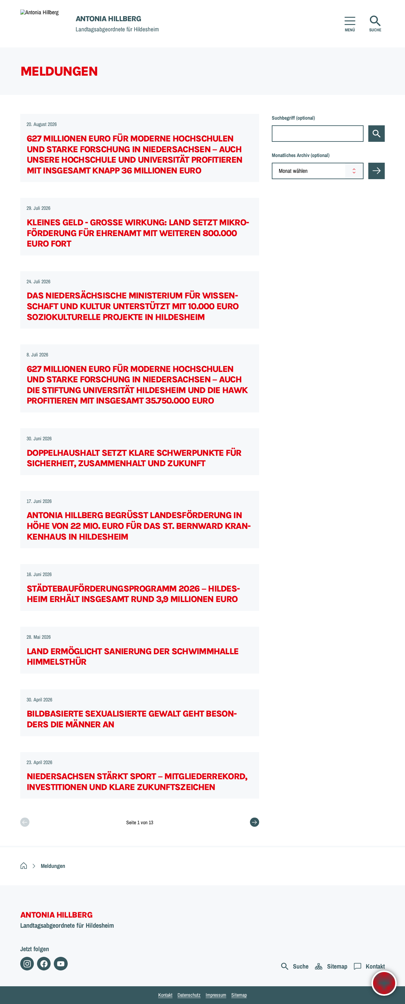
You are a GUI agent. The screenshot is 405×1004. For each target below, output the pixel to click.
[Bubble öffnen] (384, 983)
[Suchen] (376, 133)
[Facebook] (44, 963)
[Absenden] (376, 171)
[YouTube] (60, 963)
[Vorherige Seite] (24, 822)
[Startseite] (23, 866)
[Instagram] (27, 963)
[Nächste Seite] (254, 822)
